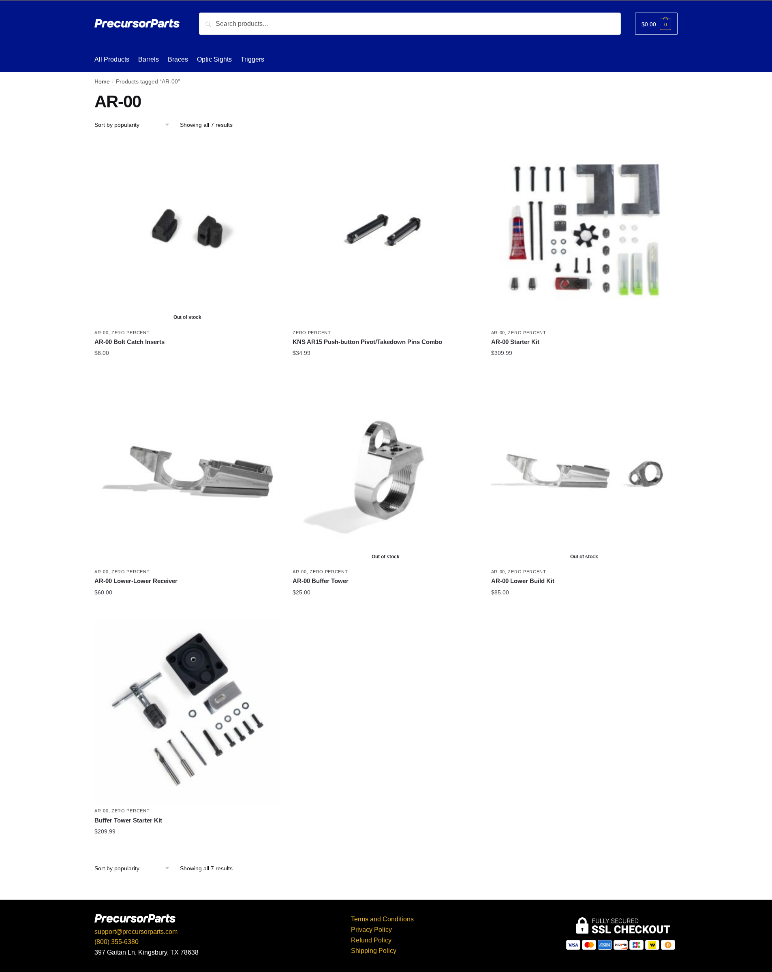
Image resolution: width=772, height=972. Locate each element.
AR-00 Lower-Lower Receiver (135, 580)
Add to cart (385, 370)
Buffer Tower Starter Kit (128, 820)
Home (102, 82)
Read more (187, 370)
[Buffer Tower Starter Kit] (187, 711)
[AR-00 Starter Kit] (584, 232)
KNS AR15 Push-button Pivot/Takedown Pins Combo (367, 341)
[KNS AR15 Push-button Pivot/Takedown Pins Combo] (386, 232)
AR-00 (101, 332)
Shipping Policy (373, 950)
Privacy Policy (371, 929)
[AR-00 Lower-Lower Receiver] (187, 472)
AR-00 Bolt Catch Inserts (129, 341)
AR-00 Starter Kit (515, 341)
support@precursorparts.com (135, 931)
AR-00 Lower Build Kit (522, 580)
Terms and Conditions (382, 919)
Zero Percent (130, 332)
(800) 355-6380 (116, 941)
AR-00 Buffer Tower (321, 580)
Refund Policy (371, 940)
